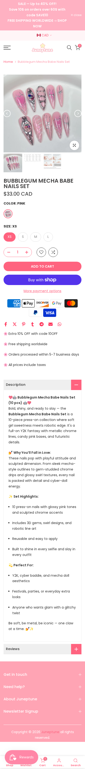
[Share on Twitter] (15, 324)
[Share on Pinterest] (23, 324)
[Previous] (7, 113)
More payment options (42, 291)
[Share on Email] (50, 324)
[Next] (77, 113)
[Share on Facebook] (6, 324)
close (77, 15)
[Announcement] (37, 15)
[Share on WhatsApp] (59, 324)
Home (8, 61)
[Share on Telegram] (41, 324)
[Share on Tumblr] (32, 324)
